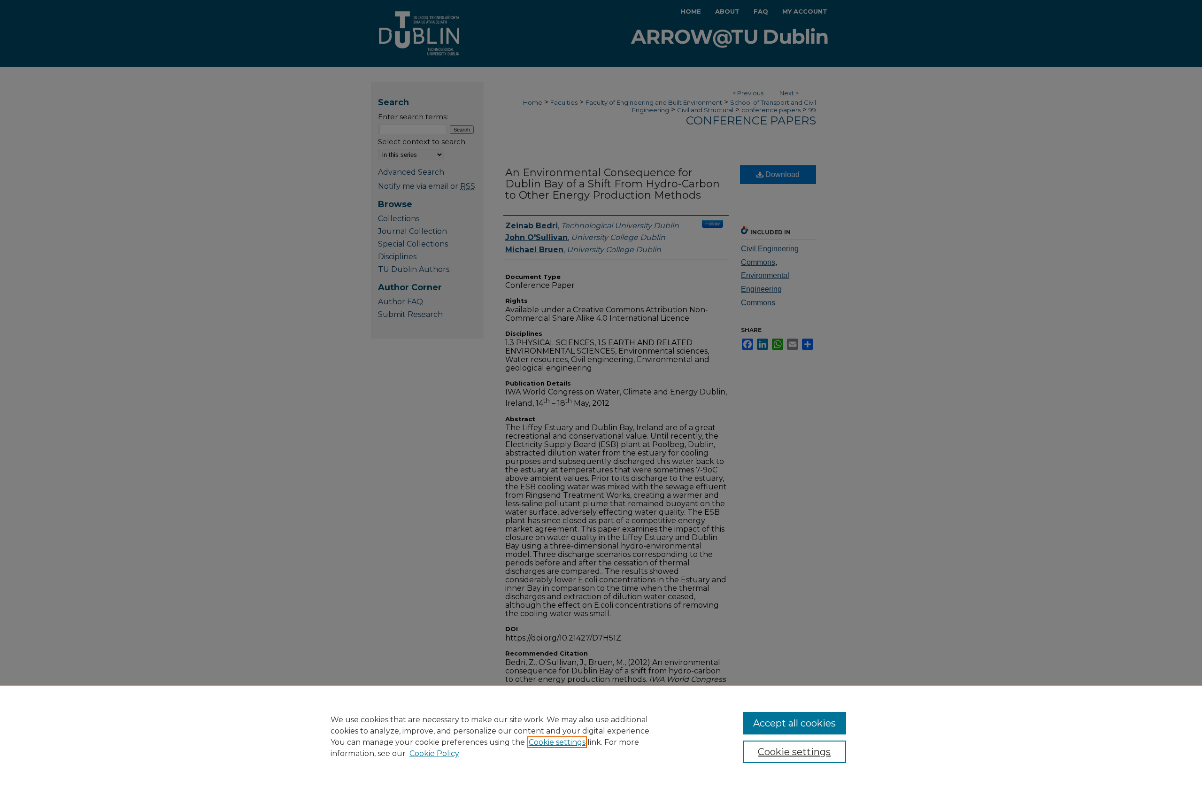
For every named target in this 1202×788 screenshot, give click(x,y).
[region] (601, 736)
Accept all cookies (794, 723)
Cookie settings (557, 742)
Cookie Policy (434, 753)
